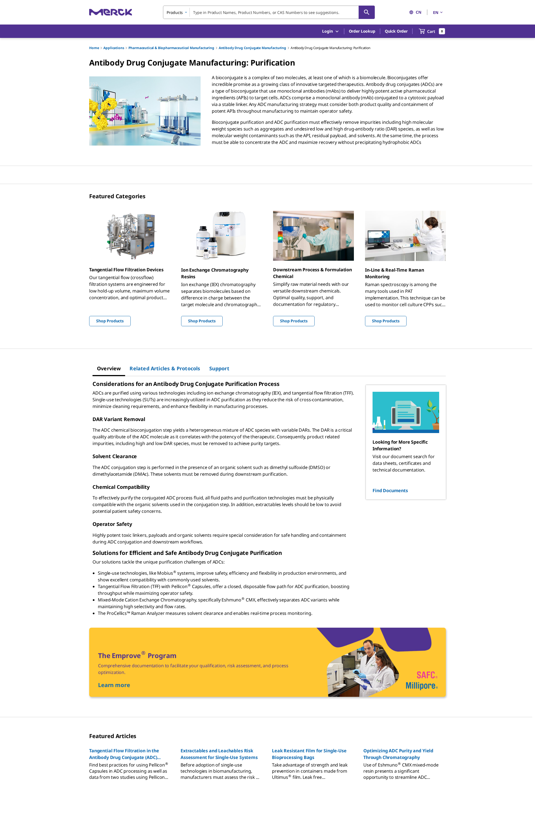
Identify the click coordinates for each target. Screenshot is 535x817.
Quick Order (396, 31)
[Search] (367, 12)
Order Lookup (362, 31)
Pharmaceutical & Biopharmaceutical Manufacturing (171, 47)
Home (94, 47)
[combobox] (269, 12)
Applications (113, 47)
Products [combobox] (175, 12)
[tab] (109, 368)
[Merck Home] (110, 12)
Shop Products (110, 320)
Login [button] (327, 31)
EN (435, 12)
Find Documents (390, 490)
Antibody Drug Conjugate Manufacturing (252, 47)
